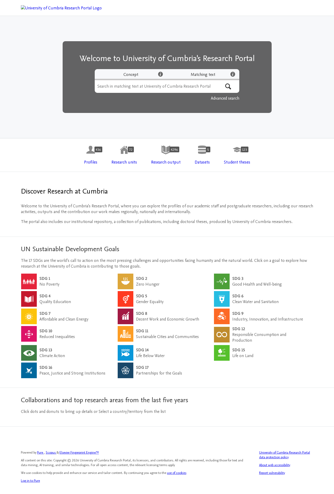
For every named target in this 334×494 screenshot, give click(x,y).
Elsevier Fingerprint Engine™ (79, 452)
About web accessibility (274, 465)
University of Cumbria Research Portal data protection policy (284, 455)
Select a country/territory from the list (132, 411)
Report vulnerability (272, 473)
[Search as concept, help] (160, 74)
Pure (40, 452)
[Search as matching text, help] (232, 74)
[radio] (131, 74)
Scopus (51, 452)
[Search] (228, 86)
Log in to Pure (30, 480)
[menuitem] (90, 155)
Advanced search (225, 98)
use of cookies (176, 473)
